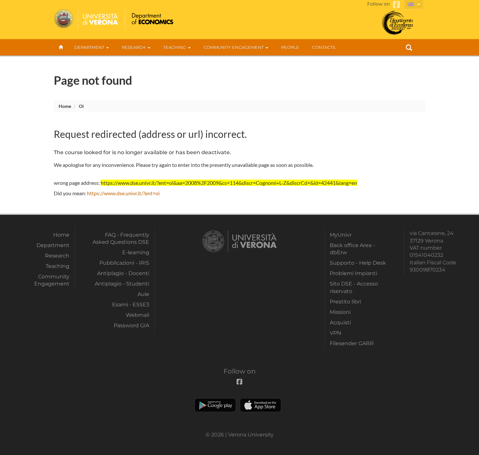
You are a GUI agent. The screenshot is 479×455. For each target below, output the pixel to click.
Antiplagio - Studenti (122, 284)
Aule (143, 294)
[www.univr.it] (86, 19)
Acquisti (340, 322)
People (290, 47)
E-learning (135, 252)
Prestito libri (345, 302)
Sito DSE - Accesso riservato (354, 287)
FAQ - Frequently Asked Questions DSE (121, 238)
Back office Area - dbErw (352, 249)
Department (89, 47)
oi (81, 106)
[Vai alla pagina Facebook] (396, 4)
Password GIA (131, 325)
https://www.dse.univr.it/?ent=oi (123, 193)
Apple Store (260, 405)
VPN (335, 333)
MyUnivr (341, 235)
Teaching (174, 47)
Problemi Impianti (353, 273)
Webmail (137, 315)
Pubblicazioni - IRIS (124, 263)
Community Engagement (234, 47)
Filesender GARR (352, 343)
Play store (215, 405)
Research (134, 47)
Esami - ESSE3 (130, 304)
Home (65, 106)
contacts (323, 47)
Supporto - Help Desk (358, 263)
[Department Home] (152, 19)
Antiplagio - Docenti (123, 273)
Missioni (340, 312)
